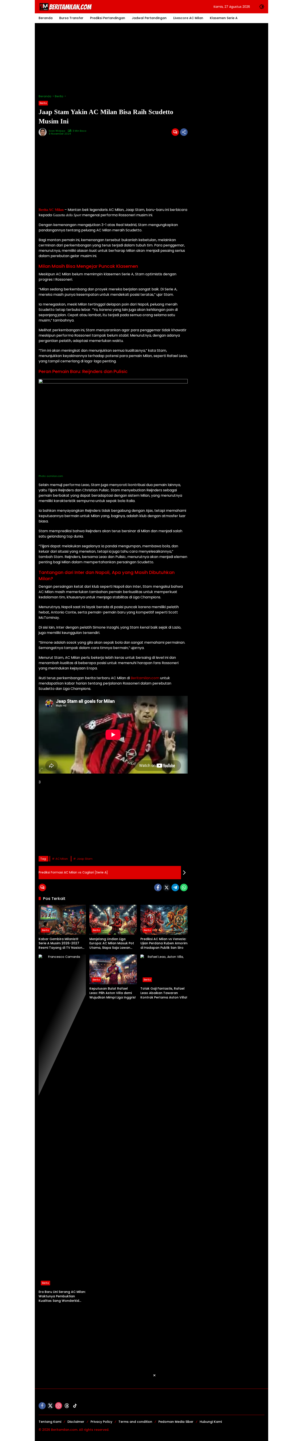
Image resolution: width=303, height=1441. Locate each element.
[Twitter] (166, 887)
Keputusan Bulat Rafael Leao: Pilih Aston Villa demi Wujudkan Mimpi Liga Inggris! (112, 992)
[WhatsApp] (184, 887)
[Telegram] (175, 887)
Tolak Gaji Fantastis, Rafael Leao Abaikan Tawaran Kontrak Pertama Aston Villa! (163, 992)
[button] (261, 6)
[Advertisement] (151, 59)
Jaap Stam (84, 859)
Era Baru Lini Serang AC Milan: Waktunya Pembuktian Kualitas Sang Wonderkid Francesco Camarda (62, 1296)
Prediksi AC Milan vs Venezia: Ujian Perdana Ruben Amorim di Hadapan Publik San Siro (163, 943)
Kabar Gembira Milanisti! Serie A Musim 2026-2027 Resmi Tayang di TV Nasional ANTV (62, 943)
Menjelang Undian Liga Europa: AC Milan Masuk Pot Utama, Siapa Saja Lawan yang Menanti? (111, 943)
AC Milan (61, 859)
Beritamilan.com (145, 678)
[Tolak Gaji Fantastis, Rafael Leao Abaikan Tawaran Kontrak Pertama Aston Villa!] (164, 969)
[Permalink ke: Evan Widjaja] (44, 132)
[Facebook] (158, 887)
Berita (43, 103)
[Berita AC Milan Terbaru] (66, 6)
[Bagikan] (184, 132)
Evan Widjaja (57, 131)
